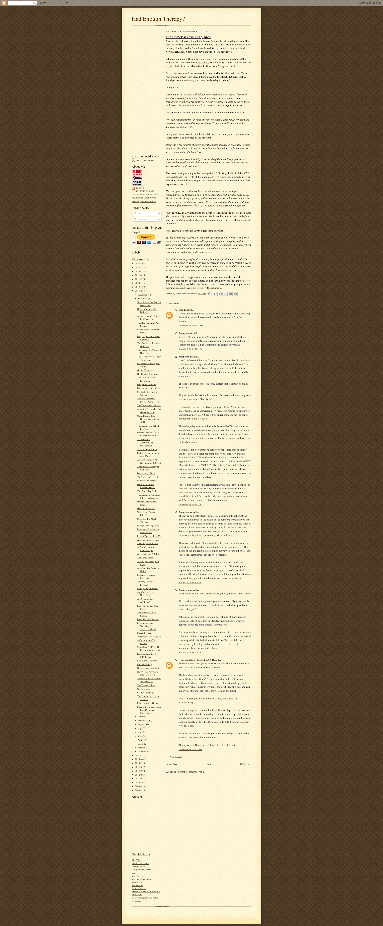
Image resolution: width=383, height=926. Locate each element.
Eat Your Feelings (145, 692)
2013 (137, 770)
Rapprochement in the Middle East (147, 655)
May (140, 736)
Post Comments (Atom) (192, 771)
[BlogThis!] (221, 294)
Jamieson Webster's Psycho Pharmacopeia (148, 400)
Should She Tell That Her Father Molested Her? (149, 648)
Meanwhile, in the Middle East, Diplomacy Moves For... (149, 709)
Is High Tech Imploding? (148, 525)
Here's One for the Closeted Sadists (146, 486)
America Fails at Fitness (148, 539)
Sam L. (183, 309)
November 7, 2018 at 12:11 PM (190, 504)
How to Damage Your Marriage (147, 503)
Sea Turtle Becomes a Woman (147, 393)
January (141, 751)
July (140, 728)
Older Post (245, 764)
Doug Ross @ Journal (142, 869)
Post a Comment (176, 757)
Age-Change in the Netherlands (146, 594)
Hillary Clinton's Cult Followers (147, 311)
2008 (137, 790)
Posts (138, 213)
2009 (137, 786)
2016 (137, 759)
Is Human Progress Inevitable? (146, 576)
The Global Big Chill (146, 491)
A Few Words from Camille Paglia (146, 549)
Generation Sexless (146, 508)
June (140, 732)
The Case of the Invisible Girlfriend (148, 345)
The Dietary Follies (146, 685)
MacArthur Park (144, 632)
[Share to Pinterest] (236, 294)
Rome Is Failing (144, 664)
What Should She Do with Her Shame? (149, 304)
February (142, 747)
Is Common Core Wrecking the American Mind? (146, 625)
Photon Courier (139, 888)
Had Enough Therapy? (158, 18)
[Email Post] (210, 294)
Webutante (136, 900)
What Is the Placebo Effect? (146, 514)
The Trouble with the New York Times (149, 358)
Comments (141, 219)
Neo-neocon (137, 885)
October (142, 716)
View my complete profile (144, 201)
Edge (134, 872)
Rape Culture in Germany (149, 702)
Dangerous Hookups (146, 384)
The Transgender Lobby (148, 476)
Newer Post (172, 764)
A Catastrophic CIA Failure (146, 642)
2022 (137, 275)
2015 (137, 763)
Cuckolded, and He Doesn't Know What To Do (148, 418)
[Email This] (216, 294)
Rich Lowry (202, 62)
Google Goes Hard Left (148, 667)
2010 (137, 782)
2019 (137, 286)
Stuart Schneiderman (145, 190)
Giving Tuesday (144, 370)
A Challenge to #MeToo (148, 553)
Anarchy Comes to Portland (145, 583)
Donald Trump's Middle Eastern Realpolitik (148, 434)
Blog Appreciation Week (148, 388)
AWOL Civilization (140, 863)
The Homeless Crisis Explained (146, 614)
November (143, 298)
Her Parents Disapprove (148, 373)
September (143, 720)
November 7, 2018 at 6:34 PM (190, 652)
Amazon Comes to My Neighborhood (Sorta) (149, 461)
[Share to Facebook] (231, 294)
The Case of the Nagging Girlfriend (148, 468)
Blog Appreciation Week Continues (148, 338)
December (143, 294)
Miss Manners (138, 882)
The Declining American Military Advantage (148, 496)
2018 (137, 290)
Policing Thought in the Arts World (148, 454)
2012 (137, 774)
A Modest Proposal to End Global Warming (149, 411)
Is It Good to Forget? (147, 480)
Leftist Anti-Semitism (147, 660)
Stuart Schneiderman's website (145, 897)
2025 (137, 263)
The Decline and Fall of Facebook (148, 427)
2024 (137, 267)
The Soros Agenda (145, 557)
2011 (137, 778)
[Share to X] (226, 294)
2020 (137, 282)
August (141, 724)
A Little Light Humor (147, 449)
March (141, 743)
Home (209, 764)
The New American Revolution (146, 379)
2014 (137, 766)
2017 (137, 755)
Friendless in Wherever (148, 619)
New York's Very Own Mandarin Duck (147, 673)
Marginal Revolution (141, 878)
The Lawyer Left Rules (147, 543)
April (140, 739)
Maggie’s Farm (226, 66)
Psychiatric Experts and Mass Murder (148, 531)
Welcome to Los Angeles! (149, 636)
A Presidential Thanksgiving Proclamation (145, 442)
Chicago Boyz (138, 866)
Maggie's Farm (138, 875)
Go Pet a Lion (143, 688)
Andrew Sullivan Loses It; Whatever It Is (149, 680)
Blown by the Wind (146, 473)
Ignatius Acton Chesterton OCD (196, 660)
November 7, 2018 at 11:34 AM (191, 325)
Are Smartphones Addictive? (145, 600)
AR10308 (136, 860)
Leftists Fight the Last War (149, 536)
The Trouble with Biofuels (149, 405)
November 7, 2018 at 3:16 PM (190, 582)
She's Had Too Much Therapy (146, 520)
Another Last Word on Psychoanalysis (147, 317)
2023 (137, 271)
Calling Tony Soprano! (147, 588)
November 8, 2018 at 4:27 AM (190, 749)
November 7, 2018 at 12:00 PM (190, 349)
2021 (137, 279)
